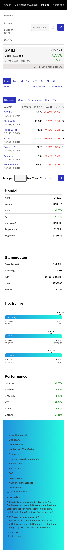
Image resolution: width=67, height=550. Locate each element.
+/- (55, 107)
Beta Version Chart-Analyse (47, 86)
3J (48, 81)
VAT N (7, 138)
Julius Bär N (10, 129)
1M (21, 81)
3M (28, 81)
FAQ (11, 473)
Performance (35, 99)
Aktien (7, 4)
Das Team (14, 439)
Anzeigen (7, 178)
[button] (60, 27)
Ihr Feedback (16, 444)
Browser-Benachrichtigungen (24, 458)
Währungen (58, 4)
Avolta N (8, 155)
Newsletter (14, 454)
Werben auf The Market (22, 449)
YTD (35, 81)
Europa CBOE (8, 31)
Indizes (45, 4)
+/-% (47, 107)
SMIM (10, 50)
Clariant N (9, 120)
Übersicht (9, 99)
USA (6, 39)
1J (42, 81)
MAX (6, 86)
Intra (6, 81)
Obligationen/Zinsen (26, 4)
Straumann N (11, 164)
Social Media (16, 463)
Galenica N (10, 147)
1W (14, 81)
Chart (21, 99)
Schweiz (8, 22)
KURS (37, 107)
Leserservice (15, 477)
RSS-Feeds (15, 468)
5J (53, 81)
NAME (7, 107)
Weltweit (9, 15)
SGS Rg (8, 112)
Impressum (15, 487)
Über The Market (18, 434)
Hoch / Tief (51, 99)
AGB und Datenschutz (21, 482)
